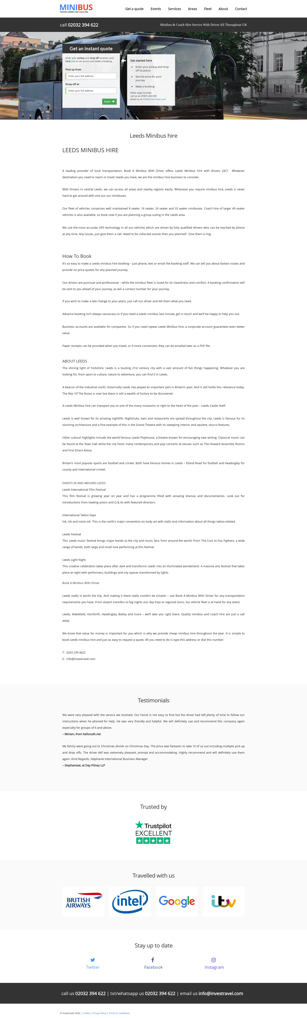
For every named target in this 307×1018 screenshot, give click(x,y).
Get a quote (134, 9)
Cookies (87, 1013)
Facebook (153, 967)
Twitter (93, 967)
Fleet (208, 9)
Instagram (214, 967)
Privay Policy (99, 1013)
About (223, 9)
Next (108, 101)
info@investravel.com (154, 99)
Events (156, 9)
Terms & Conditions (119, 1013)
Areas (192, 9)
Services (174, 9)
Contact (241, 9)
